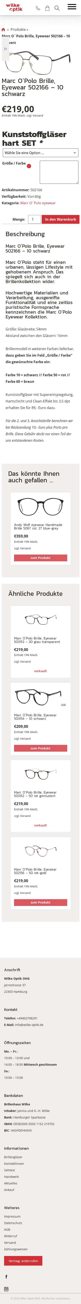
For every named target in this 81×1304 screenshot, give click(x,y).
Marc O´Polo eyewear (38, 203)
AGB (7, 1229)
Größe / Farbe (14, 163)
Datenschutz (13, 1223)
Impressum (12, 1216)
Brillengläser (13, 1157)
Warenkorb (47, 8)
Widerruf (10, 1236)
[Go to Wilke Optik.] (3, 29)
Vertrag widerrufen (23, 1260)
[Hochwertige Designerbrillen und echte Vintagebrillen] (14, 7)
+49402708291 (27, 1018)
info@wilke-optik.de (29, 1025)
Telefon (38, 8)
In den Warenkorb (60, 219)
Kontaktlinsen (14, 1163)
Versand (38, 115)
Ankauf (9, 1190)
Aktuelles (10, 1183)
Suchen (57, 8)
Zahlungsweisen (16, 1249)
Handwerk (11, 1177)
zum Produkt (40, 558)
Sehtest (9, 1170)
